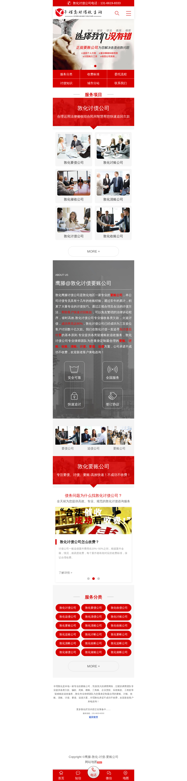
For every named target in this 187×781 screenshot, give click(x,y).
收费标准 (93, 74)
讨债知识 (66, 83)
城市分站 (93, 83)
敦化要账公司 (67, 625)
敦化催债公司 (67, 652)
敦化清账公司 (93, 625)
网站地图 (91, 762)
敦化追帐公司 (119, 643)
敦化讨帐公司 (93, 634)
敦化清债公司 (93, 616)
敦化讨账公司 (119, 616)
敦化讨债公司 (67, 607)
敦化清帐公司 (67, 643)
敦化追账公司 (67, 634)
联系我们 (120, 83)
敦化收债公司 (119, 607)
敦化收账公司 (119, 625)
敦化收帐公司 (93, 643)
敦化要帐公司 (119, 634)
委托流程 (120, 74)
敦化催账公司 (93, 652)
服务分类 (66, 74)
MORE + (93, 251)
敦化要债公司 (93, 607)
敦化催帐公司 (119, 652)
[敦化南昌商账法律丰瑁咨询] (83, 11)
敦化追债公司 (67, 616)
